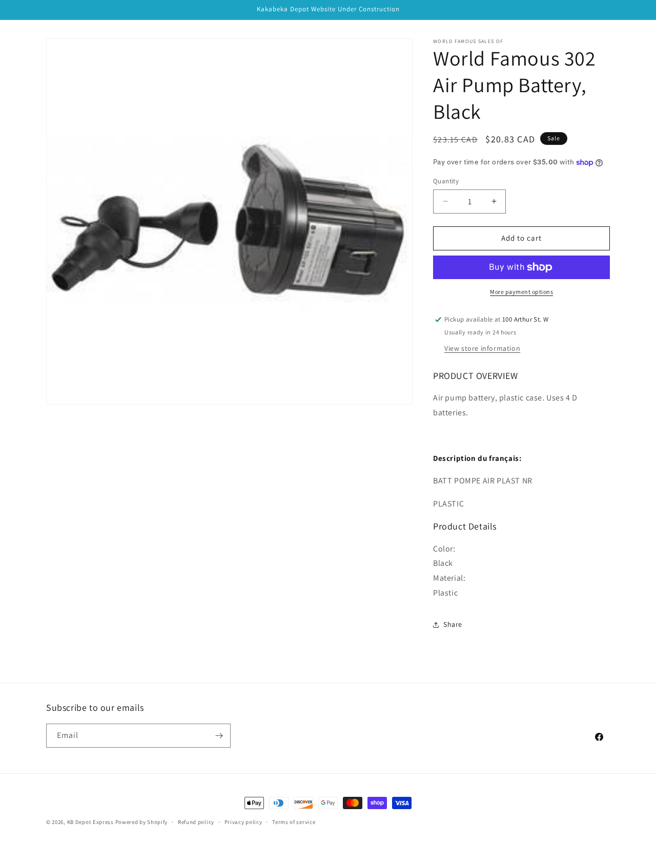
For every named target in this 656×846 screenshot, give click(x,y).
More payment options (521, 291)
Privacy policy (243, 822)
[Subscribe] (219, 736)
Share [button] (452, 624)
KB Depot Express (90, 822)
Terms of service (293, 822)
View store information (482, 348)
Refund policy (196, 822)
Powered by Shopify (141, 822)
